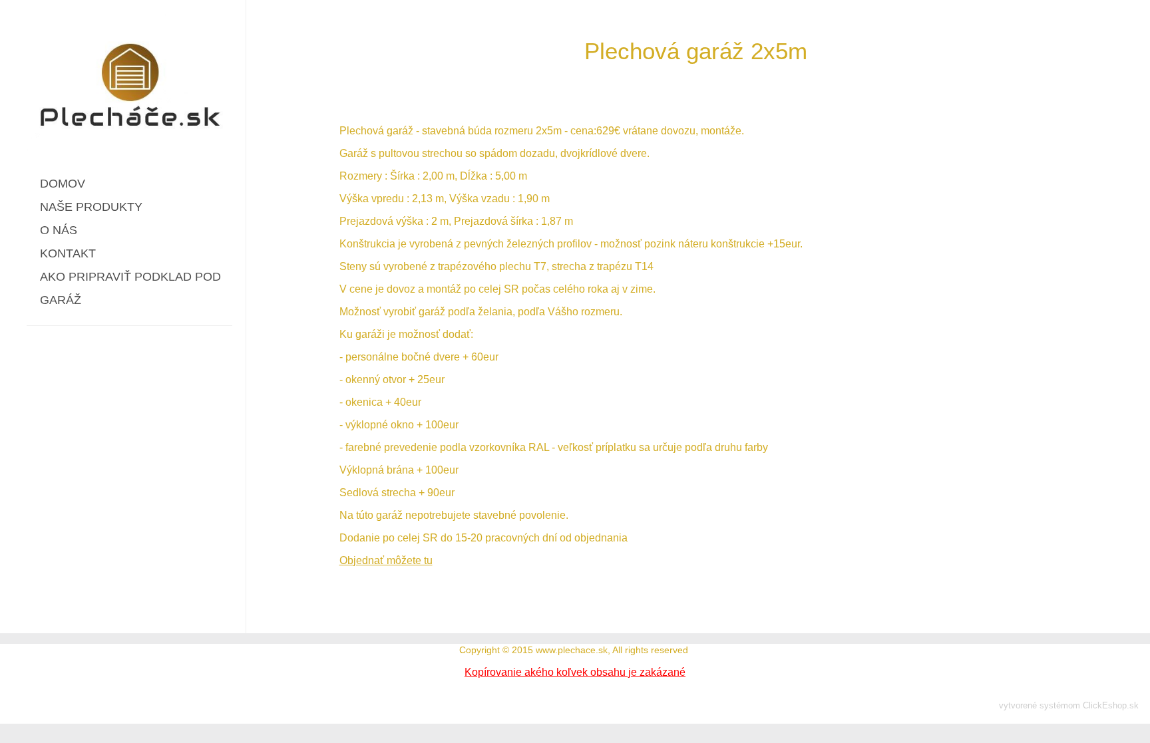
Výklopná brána (376, 470)
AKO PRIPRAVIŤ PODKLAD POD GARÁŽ (130, 288)
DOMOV (62, 183)
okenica (364, 402)
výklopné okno (379, 424)
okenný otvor (375, 379)
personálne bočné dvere (402, 357)
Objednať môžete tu (386, 560)
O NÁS (58, 230)
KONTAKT (68, 253)
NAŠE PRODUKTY (91, 207)
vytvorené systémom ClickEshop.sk (1069, 705)
